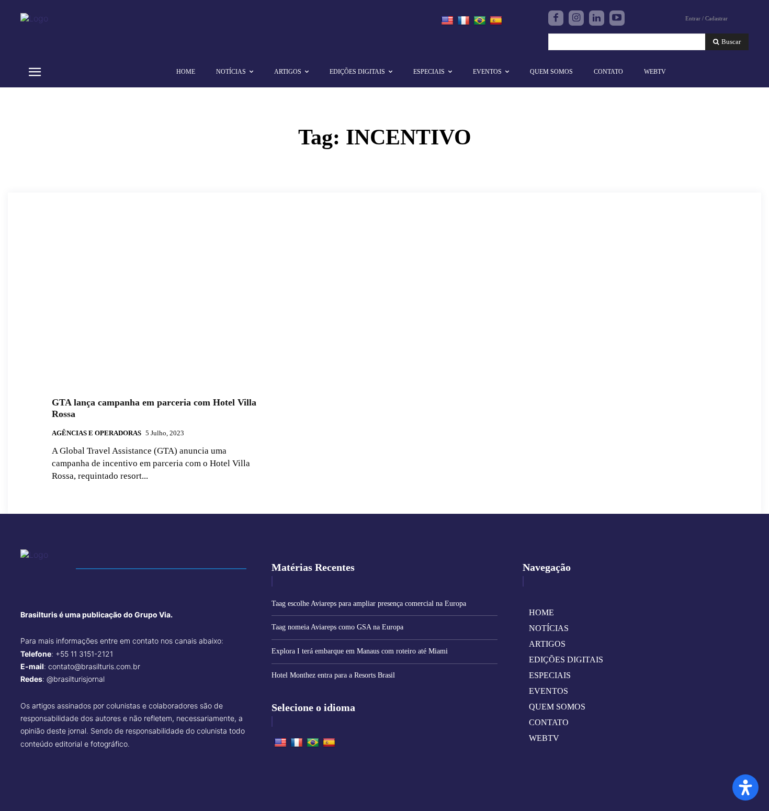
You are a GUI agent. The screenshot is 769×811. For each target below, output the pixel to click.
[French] (463, 21)
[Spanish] (496, 21)
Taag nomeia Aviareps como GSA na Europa (337, 627)
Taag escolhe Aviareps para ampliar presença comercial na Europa (369, 603)
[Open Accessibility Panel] (745, 787)
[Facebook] (555, 18)
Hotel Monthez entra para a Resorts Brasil (333, 675)
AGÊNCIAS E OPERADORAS (96, 433)
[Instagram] (576, 18)
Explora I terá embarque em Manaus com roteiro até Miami (360, 651)
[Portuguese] (479, 21)
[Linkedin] (596, 18)
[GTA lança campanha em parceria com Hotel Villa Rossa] (157, 310)
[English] (447, 21)
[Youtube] (617, 18)
